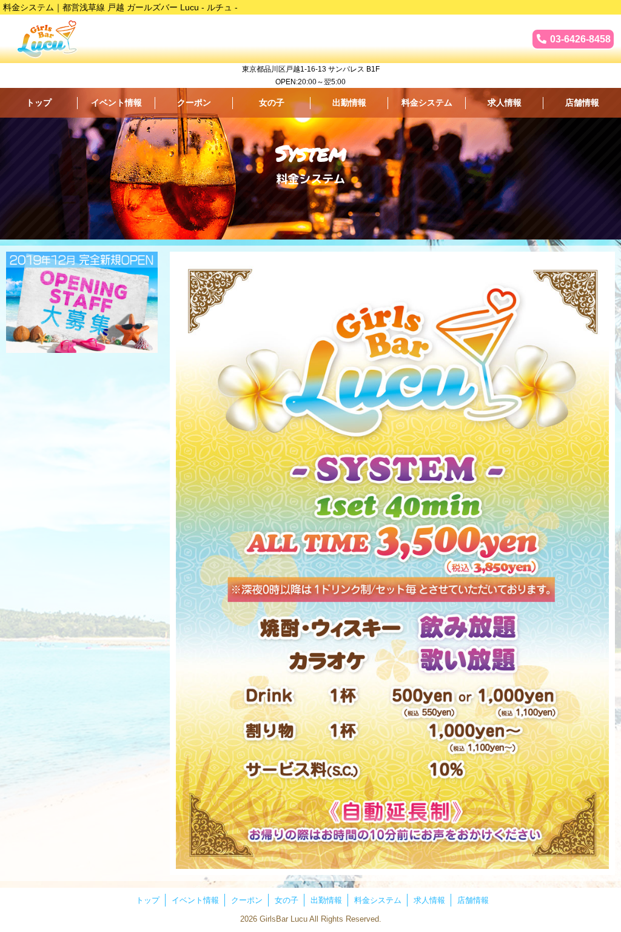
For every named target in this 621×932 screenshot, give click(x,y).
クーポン (194, 102)
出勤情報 (349, 102)
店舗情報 (582, 102)
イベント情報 (116, 102)
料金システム (426, 102)
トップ (39, 102)
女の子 (271, 102)
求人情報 (505, 102)
